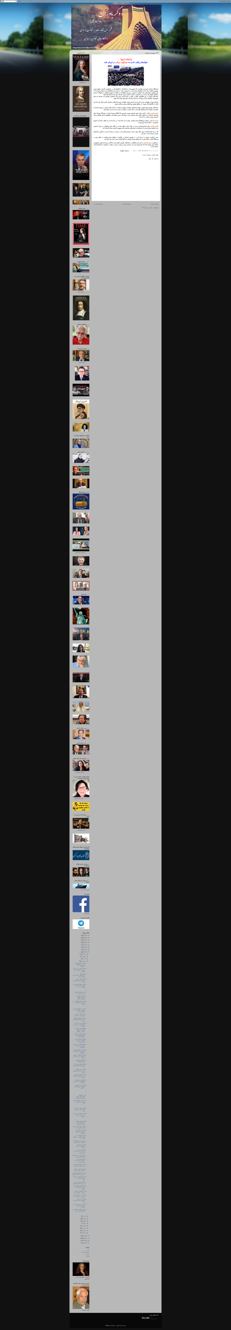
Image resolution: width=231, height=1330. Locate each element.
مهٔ (85, 1223)
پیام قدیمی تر (98, 204)
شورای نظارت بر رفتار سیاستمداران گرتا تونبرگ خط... (80, 1035)
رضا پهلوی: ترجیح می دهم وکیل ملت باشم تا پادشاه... (79, 1081)
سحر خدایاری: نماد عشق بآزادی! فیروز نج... (79, 1156)
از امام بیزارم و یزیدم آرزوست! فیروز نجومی (79, 1182)
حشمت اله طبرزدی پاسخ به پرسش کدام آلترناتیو (79, 1173)
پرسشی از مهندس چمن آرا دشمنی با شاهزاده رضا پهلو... (80, 1051)
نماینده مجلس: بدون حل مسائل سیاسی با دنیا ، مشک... (79, 970)
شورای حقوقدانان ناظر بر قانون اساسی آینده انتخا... (79, 986)
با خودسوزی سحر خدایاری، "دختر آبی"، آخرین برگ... (80, 1160)
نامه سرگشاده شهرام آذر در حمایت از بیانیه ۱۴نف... (80, 1076)
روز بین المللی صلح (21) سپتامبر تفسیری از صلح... (81, 1097)
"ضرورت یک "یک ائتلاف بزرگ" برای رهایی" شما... (79, 975)
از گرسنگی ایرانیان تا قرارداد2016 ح (80, 1061)
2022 (85, 945)
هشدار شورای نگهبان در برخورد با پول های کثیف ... (79, 1003)
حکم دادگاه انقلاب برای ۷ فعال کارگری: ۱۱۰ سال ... (79, 1178)
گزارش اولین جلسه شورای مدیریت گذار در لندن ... (79, 980)
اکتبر (84, 958)
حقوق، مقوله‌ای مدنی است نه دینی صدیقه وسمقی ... (79, 1115)
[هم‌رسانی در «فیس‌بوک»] (123, 151)
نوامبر (84, 956)
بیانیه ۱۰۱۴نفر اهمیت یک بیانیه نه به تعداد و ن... (79, 1195)
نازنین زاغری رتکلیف (152, 113)
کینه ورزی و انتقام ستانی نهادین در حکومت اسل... (79, 1102)
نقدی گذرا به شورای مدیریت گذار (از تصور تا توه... (79, 1071)
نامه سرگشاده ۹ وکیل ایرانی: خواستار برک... (79, 1191)
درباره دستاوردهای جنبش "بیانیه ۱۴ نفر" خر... (79, 1127)
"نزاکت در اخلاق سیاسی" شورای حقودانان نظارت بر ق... (79, 1010)
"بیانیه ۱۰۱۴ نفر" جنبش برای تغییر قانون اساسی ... (80, 1205)
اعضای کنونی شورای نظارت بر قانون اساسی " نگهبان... (80, 1030)
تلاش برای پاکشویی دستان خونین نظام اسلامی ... (80, 1132)
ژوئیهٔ (84, 1218)
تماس (87, 1256)
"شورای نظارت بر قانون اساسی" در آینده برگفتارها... (80, 1046)
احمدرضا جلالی (154, 120)
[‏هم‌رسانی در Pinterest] (121, 151)
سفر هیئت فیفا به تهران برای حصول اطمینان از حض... (79, 1019)
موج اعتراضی (147, 143)
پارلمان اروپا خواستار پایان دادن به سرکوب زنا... (80, 1110)
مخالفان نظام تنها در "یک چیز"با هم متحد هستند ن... (79, 1065)
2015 (85, 1243)
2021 (85, 947)
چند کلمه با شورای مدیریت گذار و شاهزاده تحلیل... (81, 997)
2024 (85, 940)
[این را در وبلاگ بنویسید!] (126, 151)
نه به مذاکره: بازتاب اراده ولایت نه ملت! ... (79, 1014)
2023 (85, 942)
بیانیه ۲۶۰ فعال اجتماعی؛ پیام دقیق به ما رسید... (79, 1165)
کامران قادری (154, 126)
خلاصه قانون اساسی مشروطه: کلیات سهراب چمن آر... (80, 1122)
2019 (85, 952)
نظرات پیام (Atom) (147, 207)
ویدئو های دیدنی (85, 1252)
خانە (88, 1250)
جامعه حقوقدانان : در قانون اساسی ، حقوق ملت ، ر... (79, 1137)
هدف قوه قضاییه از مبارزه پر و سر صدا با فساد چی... (79, 1151)
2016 (85, 1240)
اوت (84, 1216)
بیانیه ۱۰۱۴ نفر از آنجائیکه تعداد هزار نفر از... (79, 1200)
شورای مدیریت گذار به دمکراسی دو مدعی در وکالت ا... (79, 1025)
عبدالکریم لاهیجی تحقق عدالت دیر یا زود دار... (79, 1169)
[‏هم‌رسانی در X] (124, 151)
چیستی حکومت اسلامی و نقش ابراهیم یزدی (79, 1210)
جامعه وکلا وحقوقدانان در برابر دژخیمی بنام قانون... (79, 1187)
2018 (85, 1236)
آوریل (84, 1225)
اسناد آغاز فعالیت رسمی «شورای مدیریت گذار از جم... (79, 1056)
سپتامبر (84, 961)
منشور (87, 1254)
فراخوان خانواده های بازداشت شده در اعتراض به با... (80, 1040)
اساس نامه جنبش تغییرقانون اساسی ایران (80, 1146)
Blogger (107, 1325)
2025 (85, 937)
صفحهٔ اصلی (126, 204)
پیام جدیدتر (154, 204)
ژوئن (84, 1221)
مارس (84, 1228)
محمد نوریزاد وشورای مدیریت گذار (80, 992)
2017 (85, 1238)
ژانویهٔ (84, 1232)
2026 (85, 935)
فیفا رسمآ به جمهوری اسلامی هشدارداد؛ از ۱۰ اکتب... (80, 1087)
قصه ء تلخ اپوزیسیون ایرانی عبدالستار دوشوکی (80, 965)
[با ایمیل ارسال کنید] (128, 151)
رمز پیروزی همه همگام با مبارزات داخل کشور (79, 1141)
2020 (85, 949)
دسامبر (84, 954)
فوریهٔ (84, 1230)
